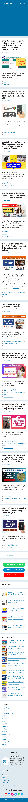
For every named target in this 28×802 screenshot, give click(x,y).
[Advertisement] (14, 22)
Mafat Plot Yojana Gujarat (10, 499)
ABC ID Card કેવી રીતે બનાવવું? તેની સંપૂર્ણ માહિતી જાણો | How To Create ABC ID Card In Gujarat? (14, 355)
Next (11, 555)
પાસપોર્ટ (6, 545)
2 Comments (7, 297)
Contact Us (5, 775)
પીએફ (5, 82)
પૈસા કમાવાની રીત (8, 232)
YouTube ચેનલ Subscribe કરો (14, 575)
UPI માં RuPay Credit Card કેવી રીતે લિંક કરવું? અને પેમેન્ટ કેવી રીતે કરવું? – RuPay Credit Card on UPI (13, 94)
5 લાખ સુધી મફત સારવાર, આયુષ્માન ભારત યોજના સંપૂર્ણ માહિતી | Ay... (16, 677)
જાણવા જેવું (12, 132)
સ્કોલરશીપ (4, 295)
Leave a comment (8, 84)
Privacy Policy (5, 780)
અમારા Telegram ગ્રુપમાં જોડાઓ (15, 569)
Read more (16, 288)
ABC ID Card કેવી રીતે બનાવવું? (11, 392)
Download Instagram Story (11, 443)
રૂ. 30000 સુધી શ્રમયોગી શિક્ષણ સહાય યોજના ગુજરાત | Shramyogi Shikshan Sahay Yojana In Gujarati (14, 247)
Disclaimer (5, 783)
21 (7, 555)
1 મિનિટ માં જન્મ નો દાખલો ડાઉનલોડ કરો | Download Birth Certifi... (16, 689)
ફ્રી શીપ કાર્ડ (4, 716)
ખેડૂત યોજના (5, 719)
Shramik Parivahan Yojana (10, 344)
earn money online (18, 232)
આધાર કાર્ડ (4, 721)
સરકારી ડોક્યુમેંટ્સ (13, 390)
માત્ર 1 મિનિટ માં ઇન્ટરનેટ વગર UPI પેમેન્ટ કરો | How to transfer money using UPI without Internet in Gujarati (13, 145)
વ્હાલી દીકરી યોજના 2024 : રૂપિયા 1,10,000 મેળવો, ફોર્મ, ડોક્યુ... (16, 647)
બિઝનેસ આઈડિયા (6, 742)
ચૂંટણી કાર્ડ (4, 729)
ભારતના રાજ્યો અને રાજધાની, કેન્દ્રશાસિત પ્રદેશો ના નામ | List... (15, 694)
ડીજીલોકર (6, 390)
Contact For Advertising (8, 785)
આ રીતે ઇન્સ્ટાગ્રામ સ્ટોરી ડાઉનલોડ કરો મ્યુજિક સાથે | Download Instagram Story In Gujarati (13, 406)
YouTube (4, 234)
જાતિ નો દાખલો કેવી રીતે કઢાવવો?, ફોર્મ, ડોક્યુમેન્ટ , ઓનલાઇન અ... (16, 671)
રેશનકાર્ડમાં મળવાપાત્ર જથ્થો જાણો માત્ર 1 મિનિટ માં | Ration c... (17, 659)
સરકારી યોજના (7, 292)
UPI (10, 183)
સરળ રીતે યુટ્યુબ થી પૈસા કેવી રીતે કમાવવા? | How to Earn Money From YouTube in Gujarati (13, 195)
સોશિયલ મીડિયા (7, 441)
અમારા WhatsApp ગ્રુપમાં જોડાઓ (15, 564)
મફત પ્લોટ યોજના (22, 499)
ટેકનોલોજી (6, 132)
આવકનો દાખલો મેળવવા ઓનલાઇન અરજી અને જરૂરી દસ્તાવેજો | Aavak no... (16, 666)
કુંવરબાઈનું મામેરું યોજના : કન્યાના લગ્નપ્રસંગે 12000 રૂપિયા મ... (16, 653)
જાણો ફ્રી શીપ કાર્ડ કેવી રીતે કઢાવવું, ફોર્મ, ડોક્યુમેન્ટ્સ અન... (16, 683)
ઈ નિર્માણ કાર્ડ (5, 726)
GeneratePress (21, 800)
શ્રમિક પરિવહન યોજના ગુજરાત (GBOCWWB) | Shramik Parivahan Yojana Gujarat (12, 306)
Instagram (14, 441)
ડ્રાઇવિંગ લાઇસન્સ (6, 734)
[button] (20, 3)
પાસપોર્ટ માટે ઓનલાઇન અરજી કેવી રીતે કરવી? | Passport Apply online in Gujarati (14, 510)
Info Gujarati (7, 3)
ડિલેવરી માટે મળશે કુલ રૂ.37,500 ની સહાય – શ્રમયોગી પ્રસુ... (16, 642)
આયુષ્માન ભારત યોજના (7, 713)
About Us (4, 777)
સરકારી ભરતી (5, 711)
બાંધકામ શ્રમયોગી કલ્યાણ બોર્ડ (18, 292)
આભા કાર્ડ (4, 724)
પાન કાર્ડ (4, 737)
